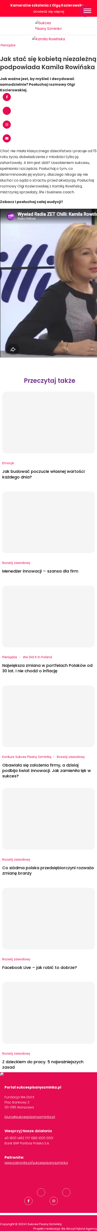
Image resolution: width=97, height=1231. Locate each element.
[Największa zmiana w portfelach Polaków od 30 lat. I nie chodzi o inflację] (48, 616)
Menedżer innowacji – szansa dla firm (40, 571)
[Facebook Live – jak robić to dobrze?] (48, 918)
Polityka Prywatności (23, 1174)
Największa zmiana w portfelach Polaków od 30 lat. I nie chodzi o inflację (47, 668)
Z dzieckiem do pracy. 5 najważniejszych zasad (42, 1064)
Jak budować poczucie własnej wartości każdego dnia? (43, 474)
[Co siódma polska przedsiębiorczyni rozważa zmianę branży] (48, 819)
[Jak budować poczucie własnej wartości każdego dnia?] (48, 422)
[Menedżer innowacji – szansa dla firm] (48, 522)
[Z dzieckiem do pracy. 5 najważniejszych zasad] (48, 1013)
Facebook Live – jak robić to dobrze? (39, 967)
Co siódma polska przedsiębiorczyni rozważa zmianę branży (48, 870)
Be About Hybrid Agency (79, 1228)
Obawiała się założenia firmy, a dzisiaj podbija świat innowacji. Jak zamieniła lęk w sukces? (46, 770)
